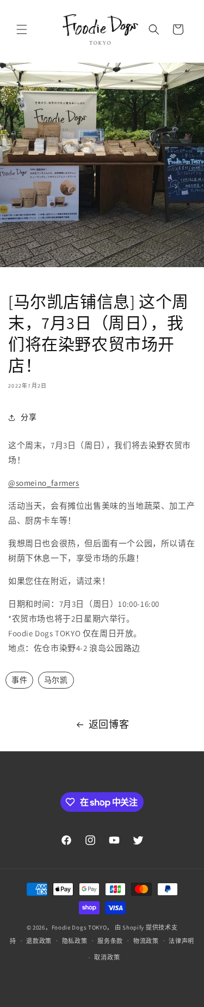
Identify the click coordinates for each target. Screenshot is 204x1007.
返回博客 (109, 724)
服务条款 (110, 941)
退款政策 (39, 941)
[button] (22, 29)
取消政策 (107, 957)
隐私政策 (75, 941)
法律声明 (181, 941)
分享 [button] (28, 417)
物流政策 (146, 941)
